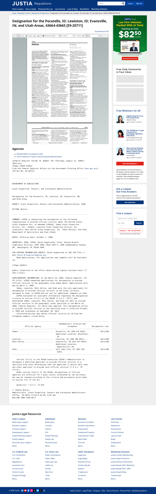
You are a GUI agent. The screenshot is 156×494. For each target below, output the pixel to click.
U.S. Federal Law (19, 451)
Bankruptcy (49, 422)
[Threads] (34, 490)
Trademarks (83, 472)
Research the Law (45, 9)
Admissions (115, 425)
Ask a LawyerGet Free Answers (126, 190)
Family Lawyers (18, 439)
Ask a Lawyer (31, 9)
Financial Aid (116, 429)
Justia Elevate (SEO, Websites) (122, 465)
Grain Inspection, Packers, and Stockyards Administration (39, 156)
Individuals (50, 419)
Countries (82, 475)
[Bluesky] (37, 490)
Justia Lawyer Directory (120, 458)
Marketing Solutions (99, 9)
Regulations (17, 462)
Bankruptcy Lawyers (20, 422)
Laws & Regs (72, 9)
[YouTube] (25, 490)
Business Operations (86, 425)
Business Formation (86, 422)
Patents (81, 468)
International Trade (86, 436)
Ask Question (130, 202)
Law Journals (116, 436)
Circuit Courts (17, 468)
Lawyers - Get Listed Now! (130, 230)
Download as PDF (102, 31)
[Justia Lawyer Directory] (44, 490)
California (49, 465)
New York (49, 472)
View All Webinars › (130, 163)
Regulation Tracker (24, 13)
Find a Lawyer (17, 9)
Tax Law (81, 442)
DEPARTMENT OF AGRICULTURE (30, 154)
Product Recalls (84, 465)
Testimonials (116, 475)
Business (82, 419)
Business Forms (84, 462)
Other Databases (86, 451)
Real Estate (82, 439)
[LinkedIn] (22, 490)
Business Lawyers (19, 425)
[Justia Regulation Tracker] (22, 3)
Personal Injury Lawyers (21, 442)
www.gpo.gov (91, 168)
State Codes (50, 458)
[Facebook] (28, 490)
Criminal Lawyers (19, 429)
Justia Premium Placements (122, 462)
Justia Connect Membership (122, 455)
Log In (130, 3)
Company (96, 491)
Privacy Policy (125, 491)
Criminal (48, 425)
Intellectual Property (86, 432)
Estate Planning (51, 436)
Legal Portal (86, 491)
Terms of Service (112, 491)
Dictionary (115, 422)
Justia (14, 13)
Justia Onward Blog (118, 472)
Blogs (113, 439)
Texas (47, 475)
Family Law (49, 439)
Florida (48, 468)
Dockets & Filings (19, 475)
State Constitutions (52, 455)
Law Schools (60, 9)
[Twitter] (40, 490)
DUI (46, 432)
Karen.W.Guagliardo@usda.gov (32, 255)
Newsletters (84, 9)
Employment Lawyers (20, 432)
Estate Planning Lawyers (22, 436)
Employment (83, 429)
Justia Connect (75, 491)
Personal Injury (51, 442)
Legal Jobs (82, 455)
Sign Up (139, 3)
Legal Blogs (82, 458)
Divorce (48, 429)
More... (15, 446)
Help (103, 491)
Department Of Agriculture (40, 13)
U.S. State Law (51, 451)
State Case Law (51, 462)
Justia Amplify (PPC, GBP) (121, 468)
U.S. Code (16, 458)
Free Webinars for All (128, 110)
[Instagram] (31, 490)
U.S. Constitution (18, 455)
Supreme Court (18, 465)
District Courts (18, 472)
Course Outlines (117, 432)
